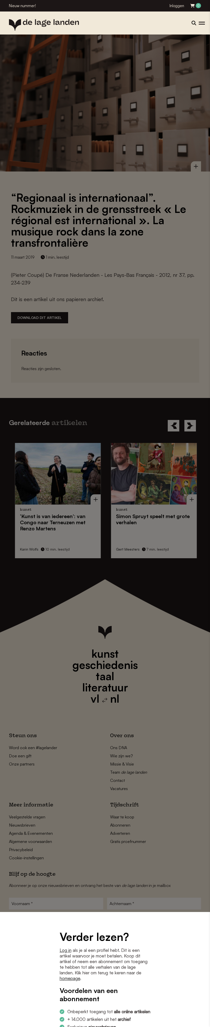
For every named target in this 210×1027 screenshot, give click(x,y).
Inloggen (177, 5)
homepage (70, 978)
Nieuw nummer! (22, 5)
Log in (65, 950)
